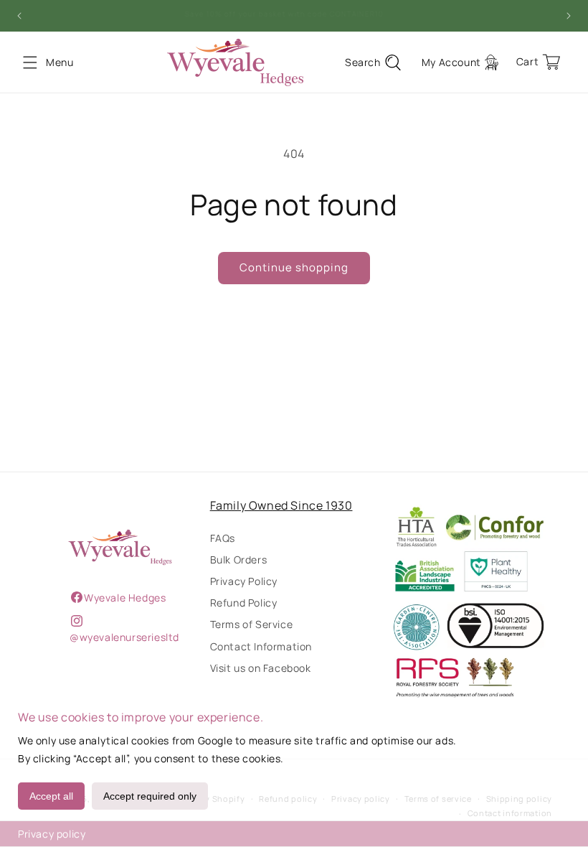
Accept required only (149, 796)
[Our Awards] (468, 603)
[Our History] (120, 547)
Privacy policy (51, 834)
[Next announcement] (568, 16)
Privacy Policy (244, 581)
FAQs (222, 538)
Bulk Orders (238, 559)
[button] (30, 62)
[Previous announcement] (19, 16)
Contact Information (261, 646)
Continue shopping (294, 267)
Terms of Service (251, 624)
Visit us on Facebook (260, 668)
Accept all (51, 796)
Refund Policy (244, 602)
